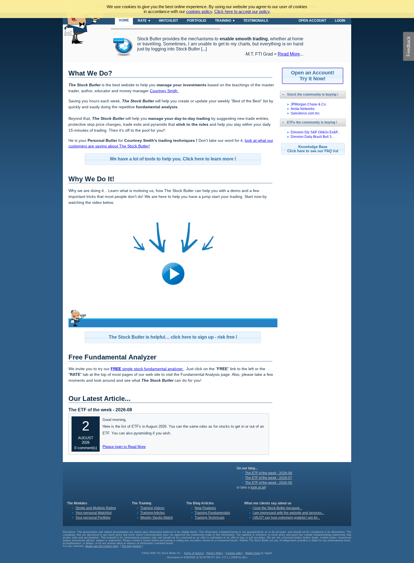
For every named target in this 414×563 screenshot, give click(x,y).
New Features (205, 508)
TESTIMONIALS (255, 20)
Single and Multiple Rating (95, 508)
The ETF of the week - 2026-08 (268, 473)
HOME (124, 20)
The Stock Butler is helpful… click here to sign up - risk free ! (173, 337)
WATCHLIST (168, 20)
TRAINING (223, 20)
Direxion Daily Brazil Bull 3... (312, 137)
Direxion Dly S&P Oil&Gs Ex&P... (315, 132)
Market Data (252, 553)
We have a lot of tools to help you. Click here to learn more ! (173, 158)
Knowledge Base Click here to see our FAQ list (312, 149)
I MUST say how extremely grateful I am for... (286, 518)
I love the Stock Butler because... (277, 508)
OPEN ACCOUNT (312, 20)
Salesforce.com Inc (305, 113)
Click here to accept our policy (242, 11)
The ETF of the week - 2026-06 (268, 483)
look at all (258, 487)
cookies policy (199, 11)
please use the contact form (101, 546)
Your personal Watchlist (93, 513)
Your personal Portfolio (92, 518)
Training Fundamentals (212, 513)
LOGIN (340, 20)
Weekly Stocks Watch (156, 518)
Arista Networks (303, 109)
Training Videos (152, 508)
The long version (131, 546)
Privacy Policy (214, 553)
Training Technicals (209, 518)
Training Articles (152, 513)
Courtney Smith (164, 91)
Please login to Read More (124, 447)
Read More (289, 54)
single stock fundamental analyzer (147, 368)
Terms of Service (194, 553)
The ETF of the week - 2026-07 (268, 478)
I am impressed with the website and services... (288, 513)
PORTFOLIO (196, 20)
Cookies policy (234, 553)
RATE (142, 20)
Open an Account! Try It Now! (312, 75)
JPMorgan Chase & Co (308, 104)
